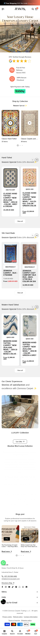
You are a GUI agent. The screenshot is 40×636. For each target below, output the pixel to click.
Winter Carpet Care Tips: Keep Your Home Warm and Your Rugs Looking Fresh (29, 546)
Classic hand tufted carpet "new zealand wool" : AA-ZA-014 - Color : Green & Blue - (29, 200)
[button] (3, 562)
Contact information (31, 617)
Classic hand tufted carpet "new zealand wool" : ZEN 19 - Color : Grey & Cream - (10, 200)
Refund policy (18, 617)
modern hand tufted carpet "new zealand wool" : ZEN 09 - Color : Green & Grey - (29, 350)
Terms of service (14, 620)
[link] (20, 60)
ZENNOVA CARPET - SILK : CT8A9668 (10, 273)
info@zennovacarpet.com (11, 579)
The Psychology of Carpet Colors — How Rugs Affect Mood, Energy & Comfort (10, 546)
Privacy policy (7, 617)
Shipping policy (26, 620)
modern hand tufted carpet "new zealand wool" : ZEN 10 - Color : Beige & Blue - (10, 347)
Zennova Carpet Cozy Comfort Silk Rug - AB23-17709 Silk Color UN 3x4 (29, 276)
